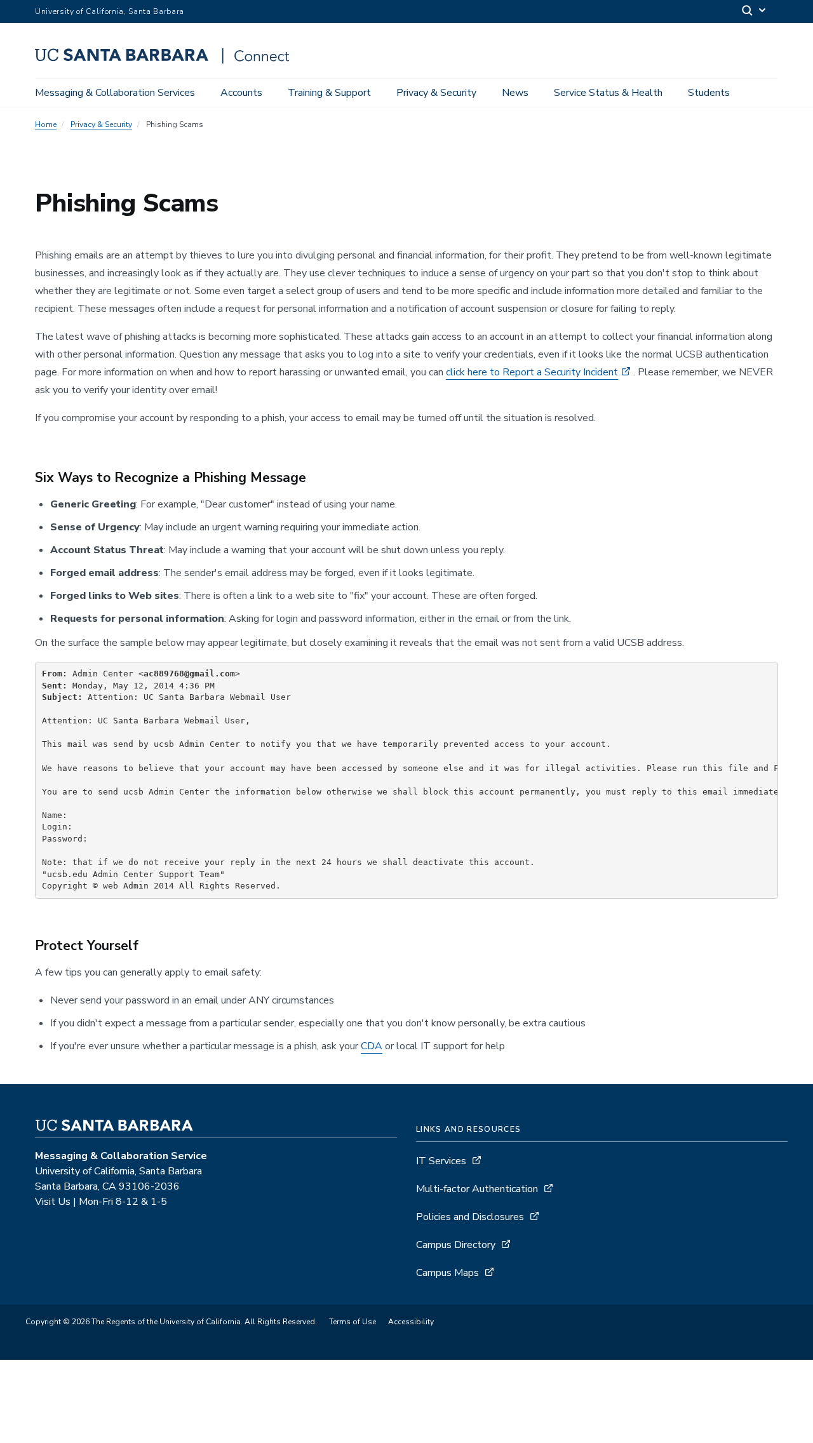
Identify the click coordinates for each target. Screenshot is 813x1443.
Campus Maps (447, 1273)
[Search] (754, 12)
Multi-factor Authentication (477, 1189)
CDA (371, 1046)
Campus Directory (455, 1245)
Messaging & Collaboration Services (115, 93)
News (515, 93)
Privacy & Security (436, 93)
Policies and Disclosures (470, 1217)
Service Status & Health (608, 93)
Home (46, 124)
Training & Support (329, 93)
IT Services (441, 1161)
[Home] (167, 60)
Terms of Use (352, 1322)
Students (709, 93)
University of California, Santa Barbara (109, 11)
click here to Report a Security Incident (532, 372)
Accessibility (411, 1322)
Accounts (241, 93)
